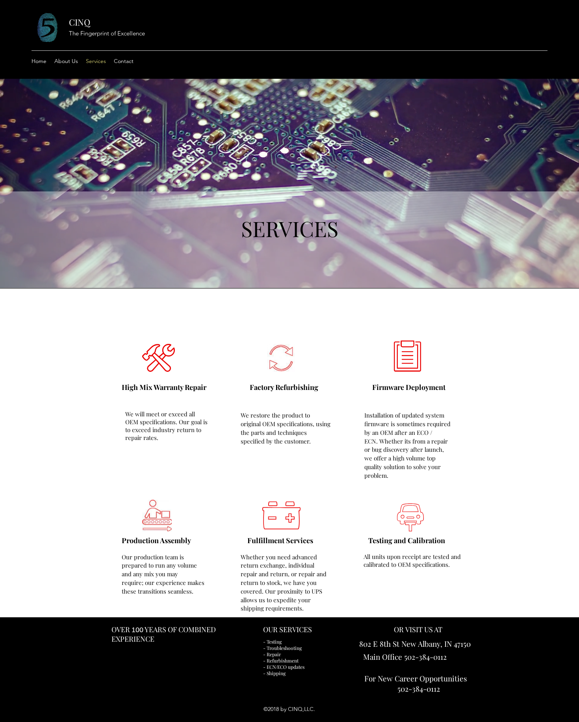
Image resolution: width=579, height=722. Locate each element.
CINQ (79, 22)
